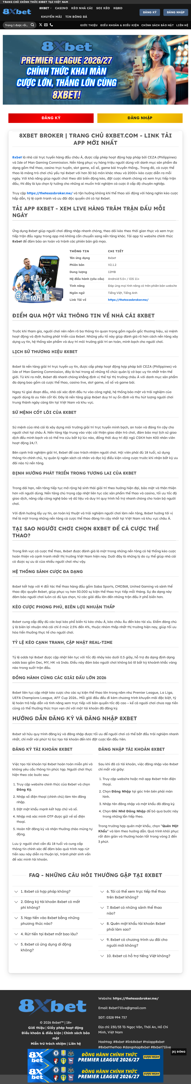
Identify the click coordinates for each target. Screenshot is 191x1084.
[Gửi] (32, 25)
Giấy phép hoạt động (65, 1028)
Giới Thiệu (89, 25)
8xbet (44, 8)
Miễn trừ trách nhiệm (48, 1043)
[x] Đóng (178, 1051)
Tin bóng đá (76, 16)
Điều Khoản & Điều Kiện (119, 25)
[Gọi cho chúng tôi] (51, 25)
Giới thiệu (36, 1028)
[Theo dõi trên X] (40, 25)
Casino (61, 8)
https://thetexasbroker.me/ (50, 193)
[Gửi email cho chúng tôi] (46, 25)
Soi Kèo (103, 8)
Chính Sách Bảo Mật (157, 25)
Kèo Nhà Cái (82, 8)
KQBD (117, 8)
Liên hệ (75, 1043)
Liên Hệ (182, 25)
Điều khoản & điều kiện (41, 1033)
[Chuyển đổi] (16, 891)
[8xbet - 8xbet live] (18, 12)
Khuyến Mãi (51, 16)
